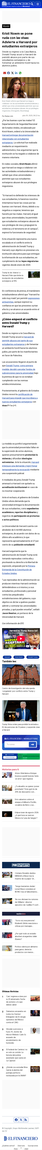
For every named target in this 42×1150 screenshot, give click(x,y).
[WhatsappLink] (21, 756)
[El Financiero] (16, 4)
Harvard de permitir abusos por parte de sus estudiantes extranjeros (18, 341)
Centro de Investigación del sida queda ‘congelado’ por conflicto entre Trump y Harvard (18, 691)
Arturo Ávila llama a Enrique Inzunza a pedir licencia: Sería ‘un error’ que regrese (26, 776)
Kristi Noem (19, 657)
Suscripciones (33, 1146)
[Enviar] (32, 744)
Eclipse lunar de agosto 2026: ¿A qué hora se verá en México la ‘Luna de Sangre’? (27, 815)
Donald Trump (32, 657)
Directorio (21, 1146)
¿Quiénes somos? (8, 1146)
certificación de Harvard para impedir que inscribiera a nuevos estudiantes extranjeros (20, 398)
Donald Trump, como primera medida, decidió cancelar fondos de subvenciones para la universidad (18, 369)
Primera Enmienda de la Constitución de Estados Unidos (18, 570)
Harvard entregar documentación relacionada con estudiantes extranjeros (17, 139)
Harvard (7, 657)
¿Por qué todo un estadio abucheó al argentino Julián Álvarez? (26, 936)
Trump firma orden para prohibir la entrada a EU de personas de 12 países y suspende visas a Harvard (21, 727)
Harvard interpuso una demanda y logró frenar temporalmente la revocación (20, 466)
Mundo (6, 26)
